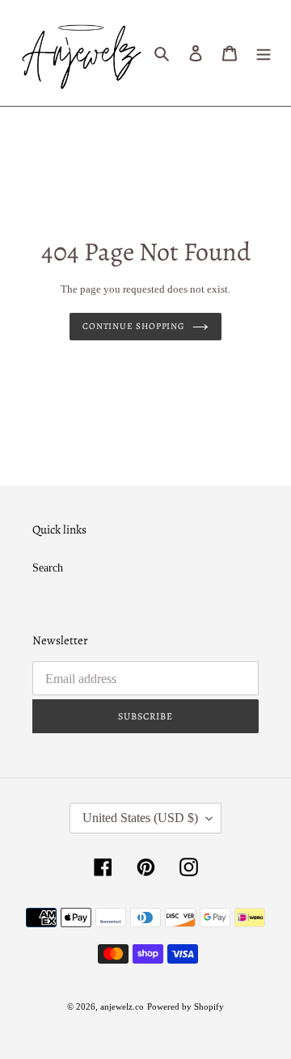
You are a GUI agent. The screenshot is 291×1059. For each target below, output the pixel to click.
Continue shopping (133, 326)
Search (47, 568)
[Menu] (263, 53)
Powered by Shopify (185, 1006)
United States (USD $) (140, 818)
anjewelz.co (122, 1006)
